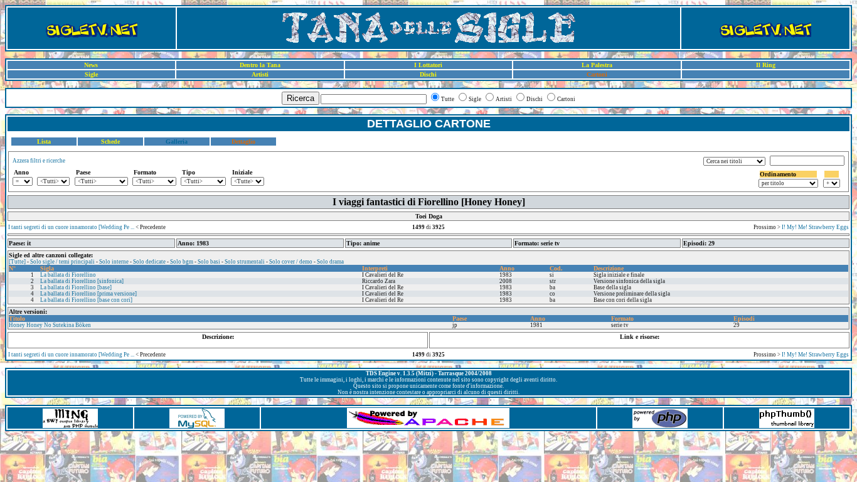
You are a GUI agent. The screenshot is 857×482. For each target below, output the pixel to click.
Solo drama (330, 262)
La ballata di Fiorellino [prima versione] (88, 294)
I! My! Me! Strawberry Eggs (815, 227)
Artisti (260, 74)
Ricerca (300, 98)
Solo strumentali (245, 262)
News (91, 65)
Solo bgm (181, 262)
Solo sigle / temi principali (62, 262)
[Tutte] (17, 262)
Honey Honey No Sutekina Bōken (50, 325)
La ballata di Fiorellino (68, 275)
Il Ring (765, 65)
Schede (110, 141)
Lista (44, 141)
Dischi (428, 74)
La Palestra (597, 65)
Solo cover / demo (290, 262)
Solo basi (209, 262)
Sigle (91, 74)
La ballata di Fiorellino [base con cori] (86, 300)
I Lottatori (428, 65)
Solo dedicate (149, 262)
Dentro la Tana (260, 65)
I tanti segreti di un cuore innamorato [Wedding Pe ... (71, 227)
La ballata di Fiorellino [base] (76, 287)
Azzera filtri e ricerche (39, 161)
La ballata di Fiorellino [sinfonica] (82, 281)
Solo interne (114, 262)
